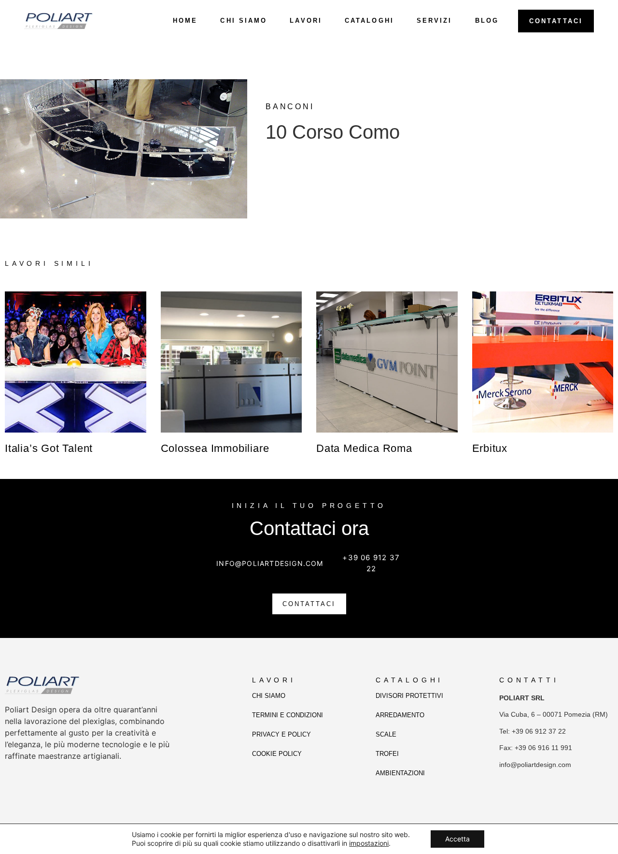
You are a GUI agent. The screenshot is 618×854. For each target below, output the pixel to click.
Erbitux (490, 448)
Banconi (290, 106)
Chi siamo (243, 20)
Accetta (457, 839)
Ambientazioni (400, 773)
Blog (487, 20)
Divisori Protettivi (409, 695)
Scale (386, 734)
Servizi (434, 20)
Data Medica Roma (364, 448)
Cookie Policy (277, 753)
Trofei (387, 753)
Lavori (306, 20)
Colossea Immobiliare (215, 448)
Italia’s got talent (49, 448)
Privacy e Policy (281, 734)
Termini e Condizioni (287, 715)
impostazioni (369, 843)
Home (185, 20)
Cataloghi (369, 20)
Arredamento (400, 715)
